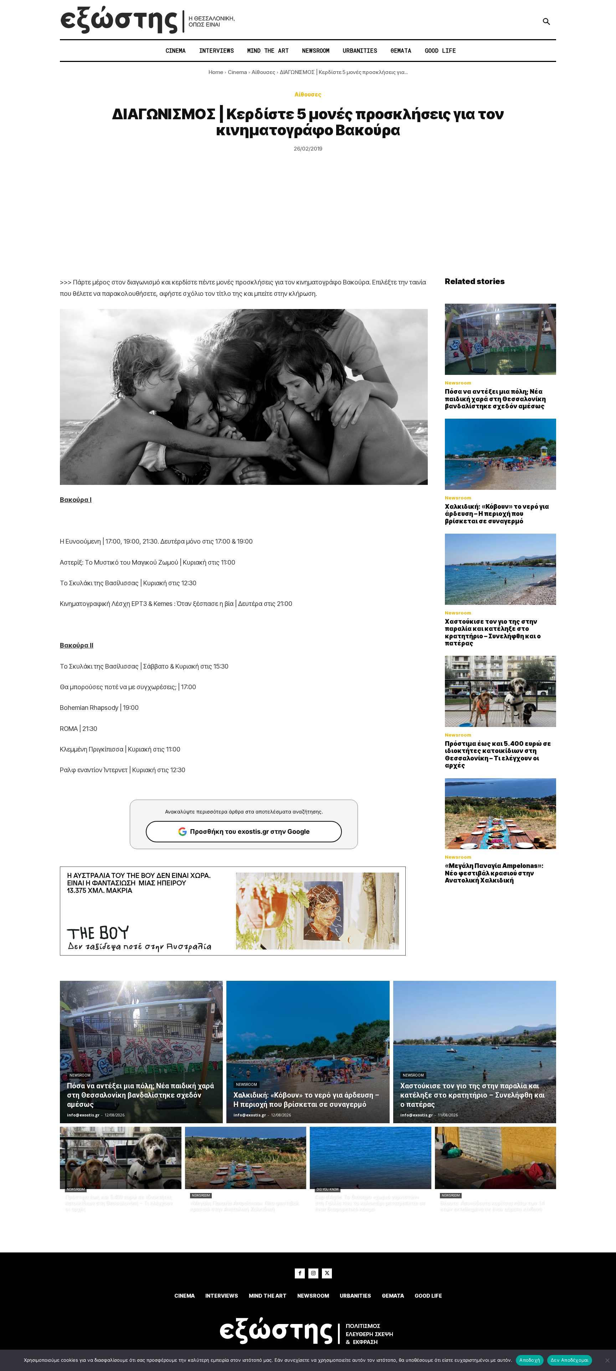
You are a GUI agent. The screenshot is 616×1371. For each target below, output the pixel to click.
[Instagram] (313, 1273)
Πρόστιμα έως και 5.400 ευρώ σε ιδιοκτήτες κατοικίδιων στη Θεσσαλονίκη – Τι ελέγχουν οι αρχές (498, 754)
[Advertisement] (308, 223)
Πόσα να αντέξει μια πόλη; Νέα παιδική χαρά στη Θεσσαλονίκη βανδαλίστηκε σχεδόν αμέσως (495, 399)
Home (216, 72)
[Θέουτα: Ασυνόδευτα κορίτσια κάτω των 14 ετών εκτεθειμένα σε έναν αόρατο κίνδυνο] (495, 1158)
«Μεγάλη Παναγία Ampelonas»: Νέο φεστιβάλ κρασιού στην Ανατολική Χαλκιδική (494, 873)
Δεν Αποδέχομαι (570, 1360)
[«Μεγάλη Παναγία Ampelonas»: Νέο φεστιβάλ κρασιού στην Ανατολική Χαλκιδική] (500, 813)
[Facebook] (300, 1273)
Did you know (328, 1189)
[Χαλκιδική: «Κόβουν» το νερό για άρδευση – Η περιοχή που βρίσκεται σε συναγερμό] (500, 454)
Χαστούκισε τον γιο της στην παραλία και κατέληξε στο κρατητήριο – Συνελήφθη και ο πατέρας (493, 632)
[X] (327, 1273)
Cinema (237, 72)
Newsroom (458, 383)
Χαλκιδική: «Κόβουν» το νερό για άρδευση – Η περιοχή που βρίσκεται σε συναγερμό (497, 514)
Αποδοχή (529, 1360)
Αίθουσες (263, 72)
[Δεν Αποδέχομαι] (607, 1360)
